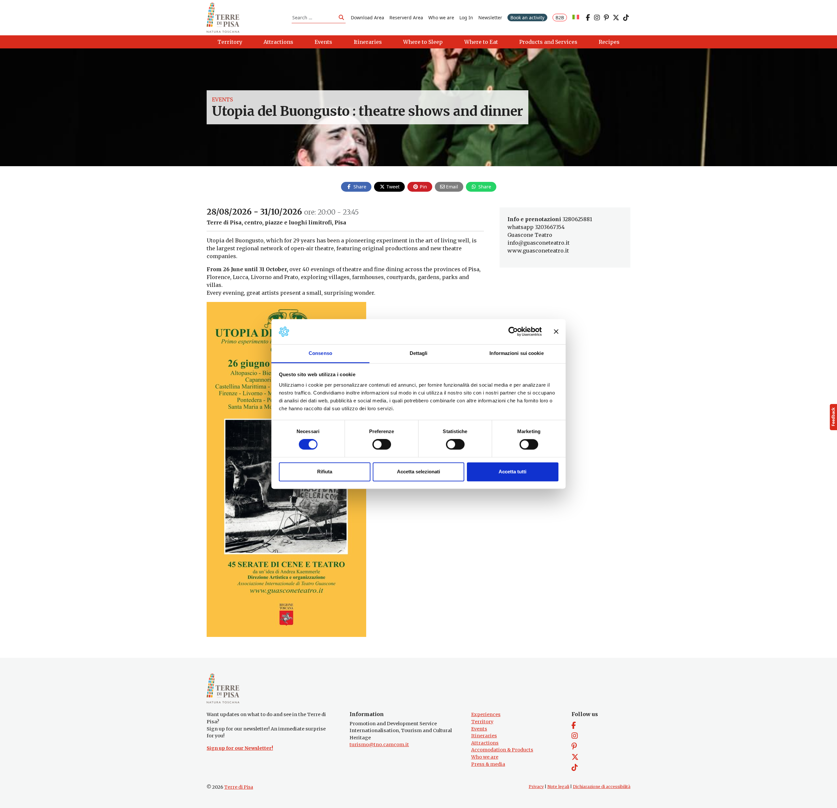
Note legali (558, 786)
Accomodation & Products (502, 750)
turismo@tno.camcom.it (379, 744)
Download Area (367, 17)
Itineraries (484, 736)
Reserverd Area (406, 17)
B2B (559, 17)
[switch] (381, 444)
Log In (466, 17)
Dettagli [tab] (419, 353)
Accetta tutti (512, 471)
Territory (482, 722)
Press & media (488, 764)
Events (222, 99)
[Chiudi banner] (556, 331)
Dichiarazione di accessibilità (601, 786)
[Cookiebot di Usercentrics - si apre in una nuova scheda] (513, 332)
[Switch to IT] (575, 17)
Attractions (485, 743)
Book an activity (527, 17)
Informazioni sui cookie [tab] (516, 353)
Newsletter (490, 17)
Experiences (486, 714)
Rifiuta (324, 471)
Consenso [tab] (320, 353)
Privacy (536, 786)
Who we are (441, 17)
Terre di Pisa (238, 787)
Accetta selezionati (418, 471)
